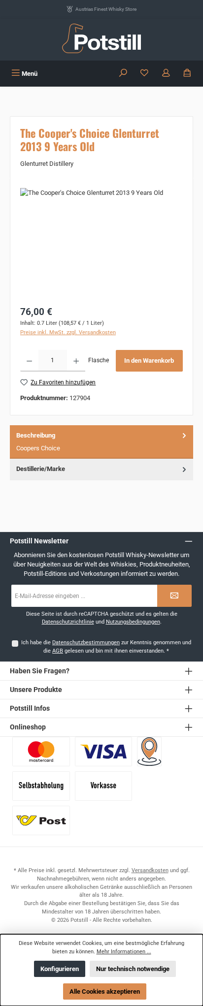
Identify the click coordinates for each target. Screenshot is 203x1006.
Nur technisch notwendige (132, 969)
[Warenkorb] (187, 73)
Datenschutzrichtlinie (68, 622)
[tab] (101, 442)
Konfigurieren (59, 969)
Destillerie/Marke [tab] (40, 468)
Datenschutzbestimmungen (86, 642)
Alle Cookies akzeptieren (104, 991)
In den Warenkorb (149, 360)
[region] (101, 243)
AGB (57, 651)
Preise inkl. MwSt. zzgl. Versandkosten (68, 332)
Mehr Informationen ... (124, 951)
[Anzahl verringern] (29, 361)
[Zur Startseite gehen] (101, 38)
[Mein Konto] (166, 73)
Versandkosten (150, 870)
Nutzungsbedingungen (133, 622)
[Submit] (174, 596)
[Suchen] (123, 73)
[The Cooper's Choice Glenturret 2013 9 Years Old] (101, 243)
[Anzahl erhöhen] (76, 361)
